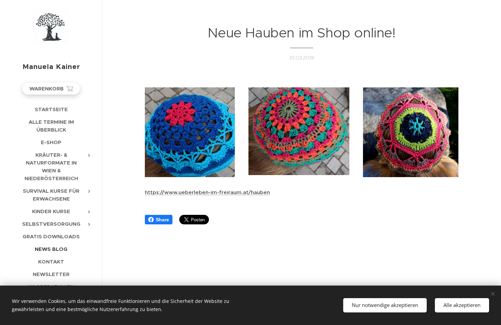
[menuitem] (51, 109)
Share (162, 219)
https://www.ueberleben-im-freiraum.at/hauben (207, 192)
